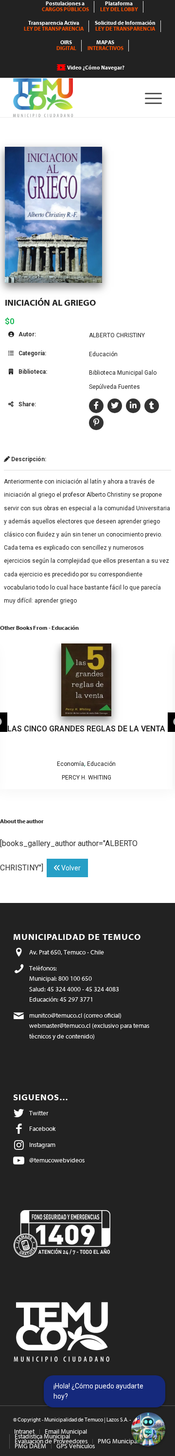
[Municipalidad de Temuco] (72, 97)
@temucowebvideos (57, 1160)
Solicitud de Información (125, 26)
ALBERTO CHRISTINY (117, 335)
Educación (103, 354)
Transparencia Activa (54, 26)
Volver (70, 868)
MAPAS (105, 45)
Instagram (42, 1144)
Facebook (42, 1128)
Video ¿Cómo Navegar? (95, 68)
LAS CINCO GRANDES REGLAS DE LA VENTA (86, 728)
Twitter (38, 1113)
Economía (70, 764)
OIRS (66, 45)
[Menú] (148, 97)
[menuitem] (65, 7)
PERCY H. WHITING (86, 777)
